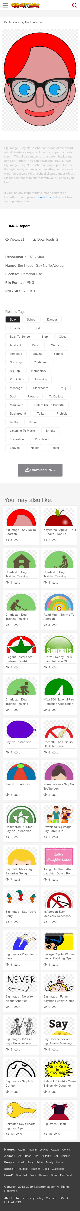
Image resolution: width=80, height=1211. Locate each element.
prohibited (42, 439)
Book (46, 1168)
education (16, 328)
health (35, 447)
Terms (20, 1198)
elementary (38, 370)
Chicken (65, 1156)
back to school (20, 336)
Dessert (43, 1175)
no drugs (16, 362)
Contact (51, 1198)
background (18, 413)
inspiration (17, 439)
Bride (39, 1162)
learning (41, 379)
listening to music (22, 430)
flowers (33, 396)
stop (45, 336)
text (37, 328)
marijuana (16, 405)
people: (9, 1162)
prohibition (17, 379)
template (16, 353)
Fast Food (66, 1175)
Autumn (32, 1149)
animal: (9, 1156)
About (8, 1198)
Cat (56, 1156)
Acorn (21, 1149)
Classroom (58, 1168)
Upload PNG (12, 1202)
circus (33, 422)
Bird (36, 1156)
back (13, 396)
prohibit (62, 413)
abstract (15, 345)
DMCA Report (18, 226)
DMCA (64, 1198)
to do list (56, 396)
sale (13, 319)
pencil (36, 345)
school (31, 319)
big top (15, 370)
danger (52, 319)
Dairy (33, 1175)
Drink (54, 1175)
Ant (20, 1156)
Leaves (44, 1149)
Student (23, 1168)
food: (8, 1175)
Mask (21, 1162)
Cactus (55, 1149)
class (62, 336)
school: (10, 1168)
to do (14, 422)
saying (37, 353)
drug (63, 388)
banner (58, 353)
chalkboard (41, 362)
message (16, 388)
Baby (30, 1162)
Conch (66, 1149)
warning (56, 345)
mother (60, 1162)
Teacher (35, 1168)
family (49, 1162)
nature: (9, 1149)
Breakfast (21, 1175)
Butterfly (46, 1156)
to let (41, 413)
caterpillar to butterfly (49, 405)
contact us (44, 197)
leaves (15, 447)
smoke (50, 430)
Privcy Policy (34, 1198)
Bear (28, 1156)
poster (55, 447)
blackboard (40, 388)
